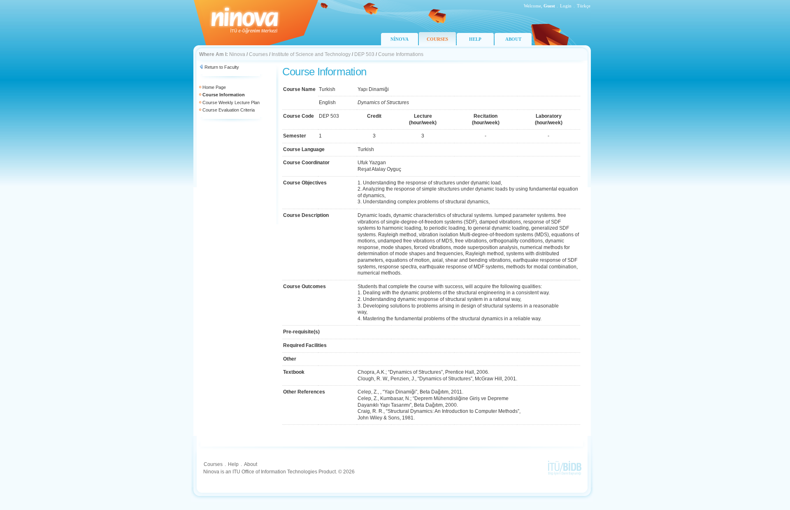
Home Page (214, 87)
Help (233, 464)
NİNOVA (399, 39)
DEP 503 (364, 54)
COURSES (437, 39)
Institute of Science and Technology (311, 54)
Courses (258, 54)
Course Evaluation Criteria (228, 109)
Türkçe (583, 5)
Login (566, 5)
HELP (475, 39)
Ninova (237, 54)
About (250, 464)
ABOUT (513, 39)
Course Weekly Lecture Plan (231, 102)
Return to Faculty (221, 67)
